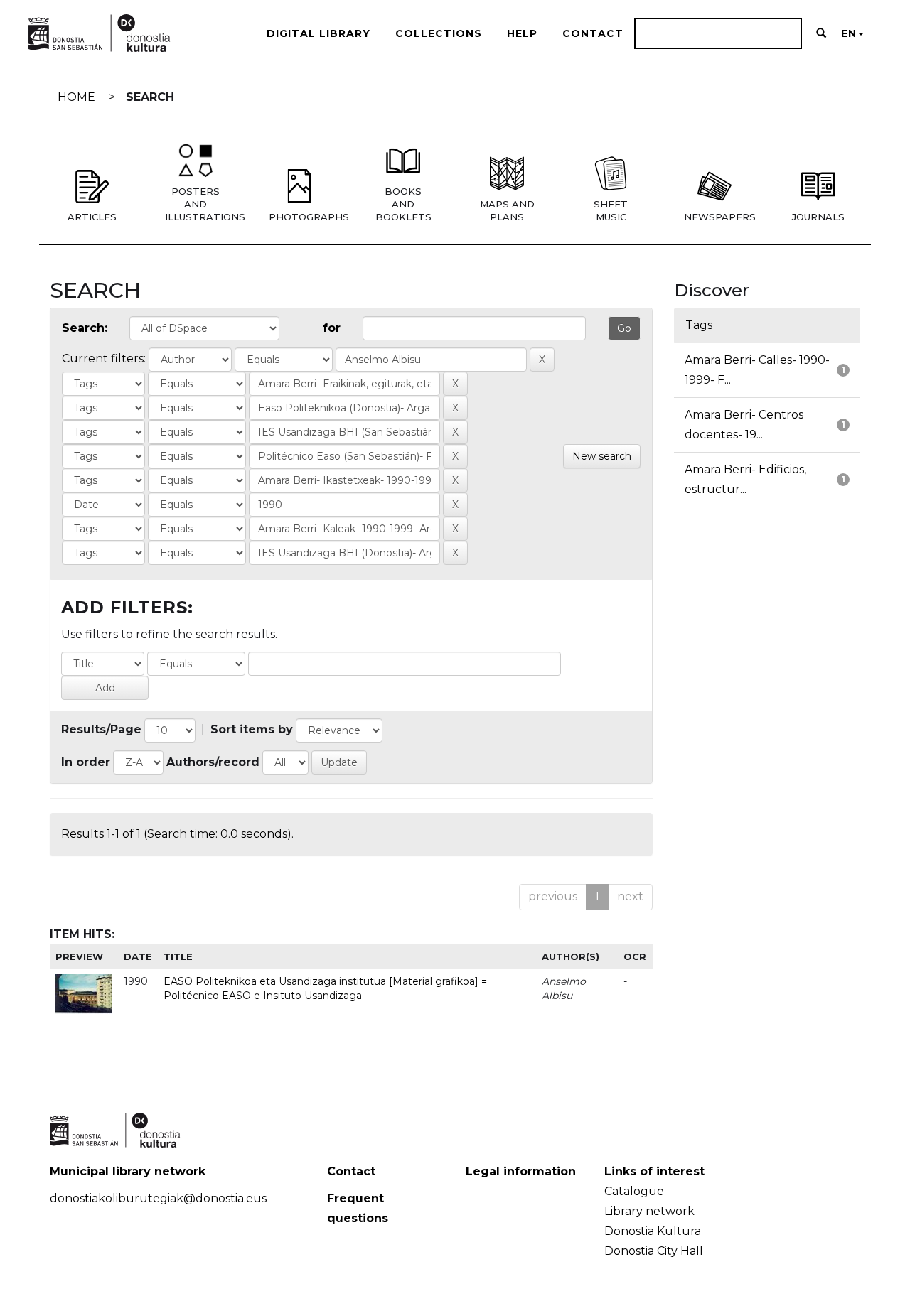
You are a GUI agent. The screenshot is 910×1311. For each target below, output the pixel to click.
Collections (438, 33)
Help (522, 33)
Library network (649, 1211)
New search (601, 456)
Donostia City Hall (653, 1251)
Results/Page (101, 729)
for (332, 328)
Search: (84, 328)
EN (849, 33)
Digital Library (318, 33)
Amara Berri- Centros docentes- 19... (744, 424)
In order (85, 762)
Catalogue (634, 1191)
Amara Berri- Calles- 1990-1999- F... (757, 370)
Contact (592, 33)
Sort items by (251, 729)
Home (76, 97)
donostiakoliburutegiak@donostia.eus (158, 1198)
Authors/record (212, 762)
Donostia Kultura (652, 1231)
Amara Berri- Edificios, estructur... (745, 479)
